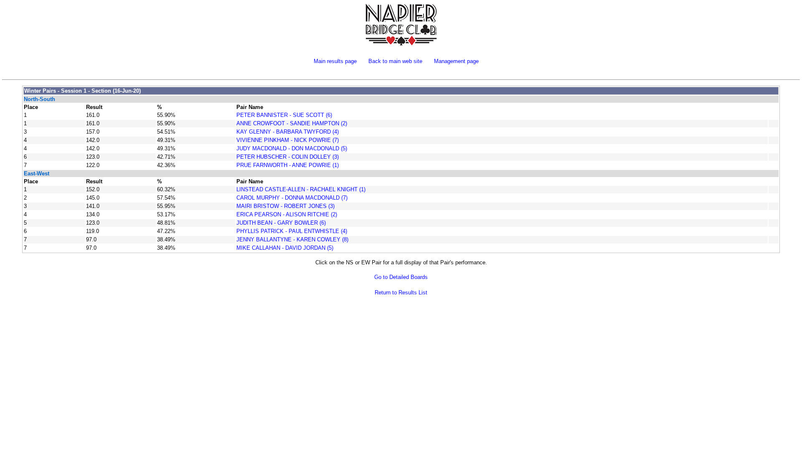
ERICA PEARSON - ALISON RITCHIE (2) (286, 214)
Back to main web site (395, 61)
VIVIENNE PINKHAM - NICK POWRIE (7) (287, 140)
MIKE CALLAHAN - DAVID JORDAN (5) (284, 248)
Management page (456, 61)
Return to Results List (401, 292)
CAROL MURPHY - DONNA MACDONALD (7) (292, 198)
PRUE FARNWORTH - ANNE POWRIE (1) (287, 165)
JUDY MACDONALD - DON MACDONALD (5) (291, 148)
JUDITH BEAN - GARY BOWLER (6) (281, 223)
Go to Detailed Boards (401, 277)
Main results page (335, 61)
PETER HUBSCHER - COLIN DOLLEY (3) (287, 157)
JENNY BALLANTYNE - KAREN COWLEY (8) (292, 239)
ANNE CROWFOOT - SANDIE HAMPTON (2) (291, 123)
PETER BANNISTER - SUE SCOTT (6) (284, 115)
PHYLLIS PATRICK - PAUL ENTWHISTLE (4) (291, 231)
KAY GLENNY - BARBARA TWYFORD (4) (287, 132)
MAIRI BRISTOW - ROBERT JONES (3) (285, 206)
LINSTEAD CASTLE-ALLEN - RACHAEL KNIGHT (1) (300, 189)
